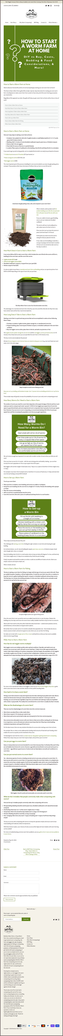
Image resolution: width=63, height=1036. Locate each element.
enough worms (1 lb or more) (24, 634)
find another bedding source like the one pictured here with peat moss (48, 211)
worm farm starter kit (11, 958)
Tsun (58, 127)
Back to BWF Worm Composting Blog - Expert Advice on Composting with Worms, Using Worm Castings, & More (31, 851)
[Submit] (12, 5)
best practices (14, 948)
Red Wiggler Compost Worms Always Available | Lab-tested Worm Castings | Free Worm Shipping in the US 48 (32, 2)
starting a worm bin (18, 544)
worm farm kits (16, 1002)
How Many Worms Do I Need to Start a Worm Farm (17, 114)
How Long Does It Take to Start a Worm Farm (16, 111)
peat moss (35, 549)
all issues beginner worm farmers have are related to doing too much (25, 341)
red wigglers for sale (11, 942)
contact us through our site (10, 1014)
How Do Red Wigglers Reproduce (46, 686)
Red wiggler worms (9, 161)
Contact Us (30, 944)
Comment (6, 882)
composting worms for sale (10, 1000)
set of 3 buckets (20, 154)
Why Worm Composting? (33, 940)
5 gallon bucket (10, 332)
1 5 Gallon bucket (8, 154)
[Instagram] (51, 5)
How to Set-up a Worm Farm (12, 117)
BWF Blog (29, 942)
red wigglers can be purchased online (43, 332)
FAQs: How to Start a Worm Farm (13, 124)
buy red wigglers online (10, 954)
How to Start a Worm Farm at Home (13, 105)
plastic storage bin (18, 332)
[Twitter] (46, 5)
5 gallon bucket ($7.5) (9, 259)
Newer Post (56, 849)
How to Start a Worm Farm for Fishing (14, 121)
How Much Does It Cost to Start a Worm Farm (16, 108)
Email (5, 876)
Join (10, 5)
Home (28, 936)
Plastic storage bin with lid (11, 157)
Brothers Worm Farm (17, 1028)
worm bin (27, 332)
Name (5, 870)
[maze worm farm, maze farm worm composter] (31, 302)
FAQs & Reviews (31, 946)
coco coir (40, 549)
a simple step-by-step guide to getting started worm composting (40, 735)
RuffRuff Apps (53, 127)
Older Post (6, 849)
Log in (6, 5)
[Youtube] (48, 5)
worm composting (16, 950)
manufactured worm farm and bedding (30, 269)
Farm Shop (29, 938)
